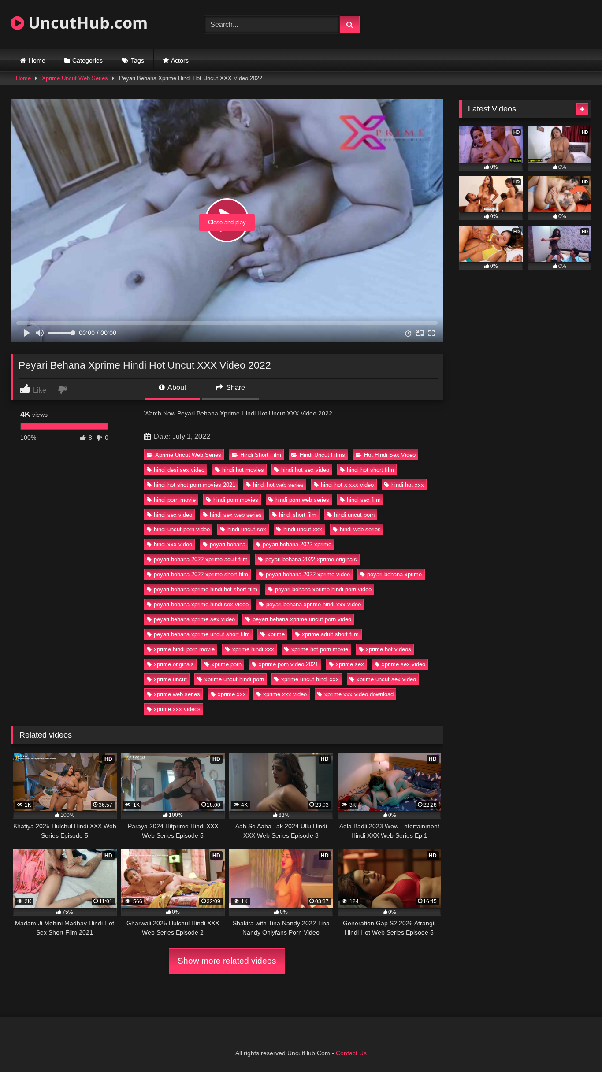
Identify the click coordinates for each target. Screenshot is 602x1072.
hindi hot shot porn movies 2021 (194, 485)
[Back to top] (574, 1045)
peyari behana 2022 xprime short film (201, 574)
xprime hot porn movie (319, 649)
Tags (137, 60)
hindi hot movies (243, 470)
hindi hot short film (370, 470)
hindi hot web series (278, 485)
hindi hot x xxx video (347, 485)
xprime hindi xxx (253, 649)
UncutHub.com (86, 22)
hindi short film (297, 515)
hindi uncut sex (246, 529)
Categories (87, 60)
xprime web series (177, 694)
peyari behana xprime (394, 574)
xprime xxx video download (359, 694)
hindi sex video (173, 515)
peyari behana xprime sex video (194, 619)
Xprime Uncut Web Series (75, 78)
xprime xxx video (285, 694)
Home (37, 60)
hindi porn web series (302, 500)
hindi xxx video (173, 544)
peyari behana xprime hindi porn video (323, 589)
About (176, 387)
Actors (180, 60)
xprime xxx (232, 694)
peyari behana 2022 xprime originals (311, 559)
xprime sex (350, 664)
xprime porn (227, 664)
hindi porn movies (235, 500)
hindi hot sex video (305, 470)
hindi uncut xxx (302, 529)
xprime (276, 634)
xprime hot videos (388, 649)
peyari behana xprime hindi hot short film (205, 589)
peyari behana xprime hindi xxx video (313, 604)
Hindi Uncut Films (322, 455)
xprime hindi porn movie (184, 649)
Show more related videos (227, 960)
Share (234, 387)
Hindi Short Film (260, 455)
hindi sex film (364, 500)
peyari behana (227, 544)
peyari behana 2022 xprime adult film (201, 559)
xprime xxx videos (177, 709)
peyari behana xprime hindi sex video (201, 604)
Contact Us (351, 1053)
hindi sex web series (236, 515)
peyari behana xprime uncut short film (202, 634)
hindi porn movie (175, 500)
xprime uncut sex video (386, 679)
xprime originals (174, 664)
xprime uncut (170, 679)
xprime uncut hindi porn (234, 679)
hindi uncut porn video (182, 529)
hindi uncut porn (354, 515)
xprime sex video (403, 664)
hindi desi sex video (179, 470)
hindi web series (360, 529)
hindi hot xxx (407, 485)
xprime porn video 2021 (288, 664)
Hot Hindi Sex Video (390, 455)
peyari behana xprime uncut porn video (302, 619)
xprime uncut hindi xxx (310, 679)
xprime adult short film (330, 634)
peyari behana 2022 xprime (297, 544)
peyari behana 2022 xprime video (308, 574)
